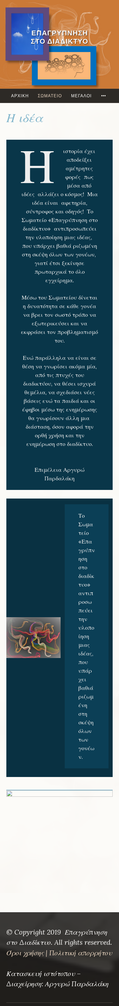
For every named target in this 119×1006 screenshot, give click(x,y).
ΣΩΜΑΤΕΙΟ (50, 95)
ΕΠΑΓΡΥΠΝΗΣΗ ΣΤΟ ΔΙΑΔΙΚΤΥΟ (59, 37)
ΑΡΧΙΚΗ (20, 95)
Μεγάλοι (81, 95)
